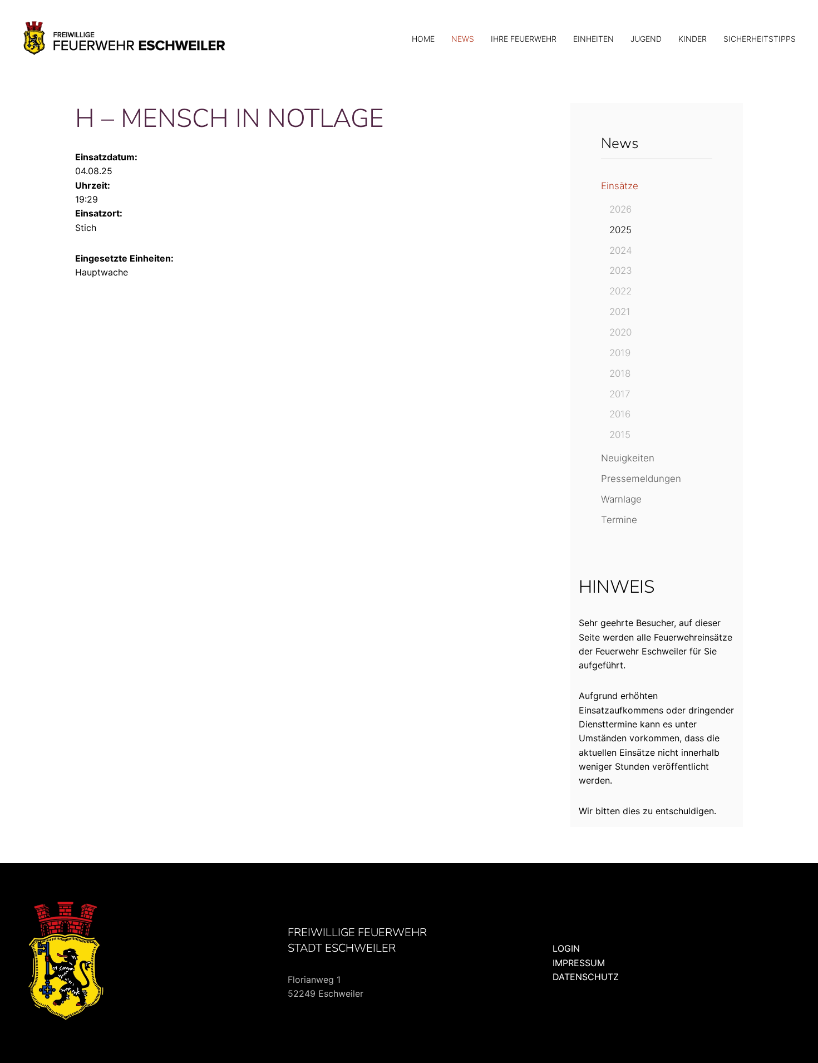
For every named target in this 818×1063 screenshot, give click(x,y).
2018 (619, 373)
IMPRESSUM (579, 962)
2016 (619, 414)
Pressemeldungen (641, 478)
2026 (620, 209)
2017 (619, 394)
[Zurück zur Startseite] (125, 39)
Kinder (692, 38)
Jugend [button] (646, 38)
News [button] (462, 38)
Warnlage (621, 499)
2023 (620, 270)
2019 (619, 352)
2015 (619, 434)
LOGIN (566, 948)
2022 (620, 291)
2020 (620, 332)
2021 (619, 311)
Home (423, 38)
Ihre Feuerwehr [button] (523, 38)
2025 (620, 229)
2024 (620, 250)
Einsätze (619, 185)
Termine (619, 519)
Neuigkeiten (627, 458)
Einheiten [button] (593, 38)
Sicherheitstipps (759, 38)
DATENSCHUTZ (586, 976)
